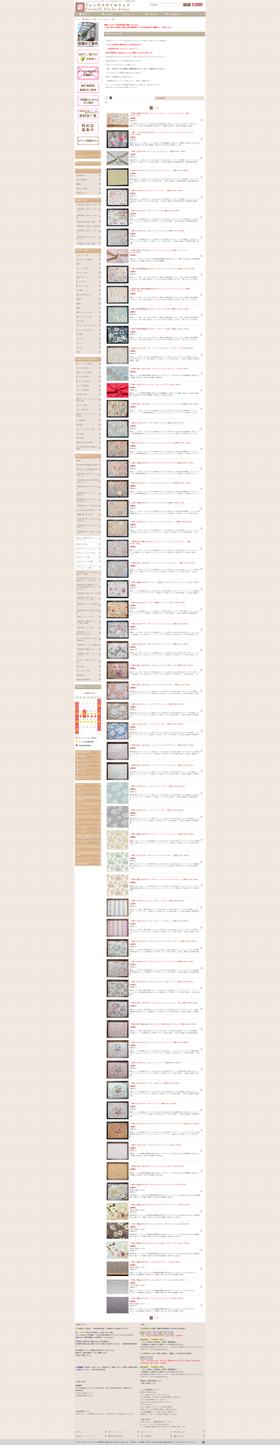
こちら (193, 1442)
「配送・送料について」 (83, 1355)
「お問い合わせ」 (158, 1421)
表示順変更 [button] (161, 98)
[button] (195, 14)
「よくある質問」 (146, 1412)
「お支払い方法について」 (84, 1395)
